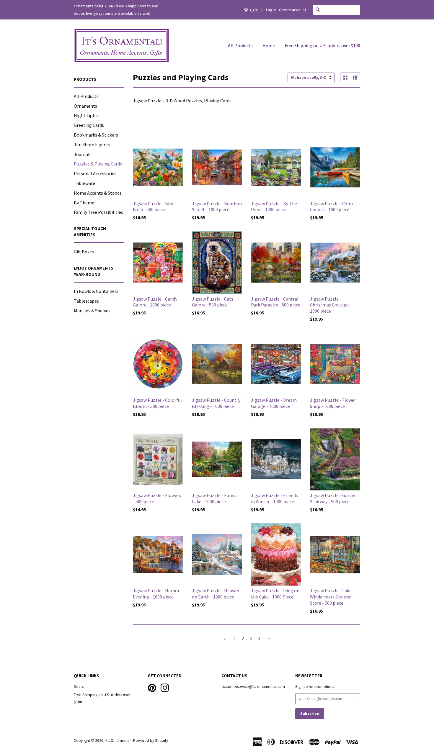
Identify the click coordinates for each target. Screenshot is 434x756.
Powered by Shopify (150, 740)
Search (80, 686)
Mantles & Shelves (92, 311)
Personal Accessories (95, 173)
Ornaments (85, 106)
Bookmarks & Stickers (96, 135)
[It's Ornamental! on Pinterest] (152, 687)
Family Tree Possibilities (98, 212)
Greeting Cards (89, 125)
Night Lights (86, 115)
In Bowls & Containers (96, 291)
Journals (83, 154)
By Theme (84, 203)
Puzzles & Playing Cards (98, 164)
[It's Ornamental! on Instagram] (164, 687)
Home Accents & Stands (98, 193)
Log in (271, 9)
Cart (253, 10)
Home (268, 45)
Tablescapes (86, 301)
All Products (240, 45)
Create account (292, 9)
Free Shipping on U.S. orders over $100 (322, 45)
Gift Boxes (84, 252)
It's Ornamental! (118, 740)
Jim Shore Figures (92, 144)
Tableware (84, 183)
